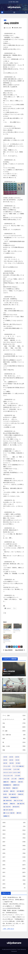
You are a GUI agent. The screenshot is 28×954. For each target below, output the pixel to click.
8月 (5, 763)
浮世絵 (12, 803)
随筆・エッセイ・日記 (9, 812)
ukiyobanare (14, 7)
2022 (4, 838)
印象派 (13, 781)
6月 (11, 760)
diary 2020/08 (16, 629)
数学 (12, 791)
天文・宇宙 (7, 788)
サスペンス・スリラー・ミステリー (12, 772)
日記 (5, 20)
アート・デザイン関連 (18, 766)
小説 (6, 791)
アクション (7, 766)
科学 (4, 738)
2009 (4, 887)
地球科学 (16, 784)
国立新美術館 (7, 784)
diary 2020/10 (8, 650)
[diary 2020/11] (7, 626)
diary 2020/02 (6, 639)
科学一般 (16, 806)
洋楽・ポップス (18, 800)
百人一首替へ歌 (7, 734)
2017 (4, 857)
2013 (4, 872)
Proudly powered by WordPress (9, 949)
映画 (4, 727)
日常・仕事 (12, 794)
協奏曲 (6, 781)
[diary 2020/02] (7, 636)
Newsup (23, 949)
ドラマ (17, 775)
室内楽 (15, 788)
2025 (4, 826)
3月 (17, 756)
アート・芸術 (6, 715)
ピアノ (14, 778)
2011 (4, 880)
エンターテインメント (8, 719)
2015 (4, 864)
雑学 (19, 812)
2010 (4, 884)
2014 (4, 868)
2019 (4, 849)
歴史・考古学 (7, 800)
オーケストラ (7, 769)
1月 (5, 756)
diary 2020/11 (6, 629)
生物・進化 (20, 803)
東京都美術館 (14, 797)
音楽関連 (6, 816)
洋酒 (5, 803)
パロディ (6, 778)
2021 (4, 841)
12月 (11, 763)
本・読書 (5, 731)
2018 (4, 853)
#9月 (20, 27)
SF (18, 763)
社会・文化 (7, 806)
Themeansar (14, 951)
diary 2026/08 (9, 671)
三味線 (21, 778)
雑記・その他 (6, 746)
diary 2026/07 (9, 687)
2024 (4, 830)
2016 (4, 861)
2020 (4, 845)
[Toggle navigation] (14, 12)
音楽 (4, 750)
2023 (4, 834)
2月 (11, 756)
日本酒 (6, 797)
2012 (4, 876)
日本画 (20, 794)
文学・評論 (20, 791)
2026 (4, 822)
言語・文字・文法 (8, 809)
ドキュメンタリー (8, 775)
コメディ (16, 769)
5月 (5, 760)
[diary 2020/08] (17, 626)
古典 (20, 781)
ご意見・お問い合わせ (8, 928)
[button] (25, 12)
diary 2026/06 (9, 703)
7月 (17, 760)
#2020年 (16, 27)
